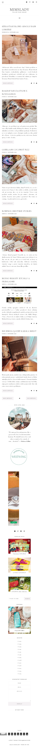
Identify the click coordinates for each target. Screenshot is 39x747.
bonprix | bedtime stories (17, 211)
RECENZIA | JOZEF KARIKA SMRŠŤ (19, 331)
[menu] (3, 2)
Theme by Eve (25, 744)
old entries (31, 398)
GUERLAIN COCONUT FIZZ (15, 150)
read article (8, 83)
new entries (7, 398)
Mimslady (19, 9)
